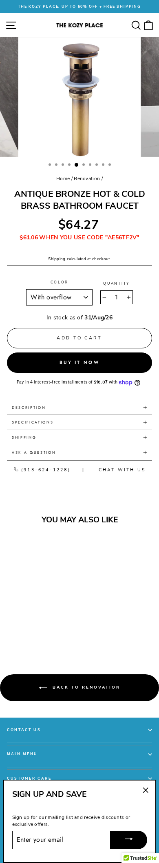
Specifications (33, 422)
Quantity (116, 283)
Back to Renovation (85, 688)
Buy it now (79, 362)
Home (63, 178)
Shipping (56, 259)
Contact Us (24, 729)
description (29, 407)
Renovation (87, 178)
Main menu (22, 754)
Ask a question (34, 452)
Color (59, 282)
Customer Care (29, 778)
